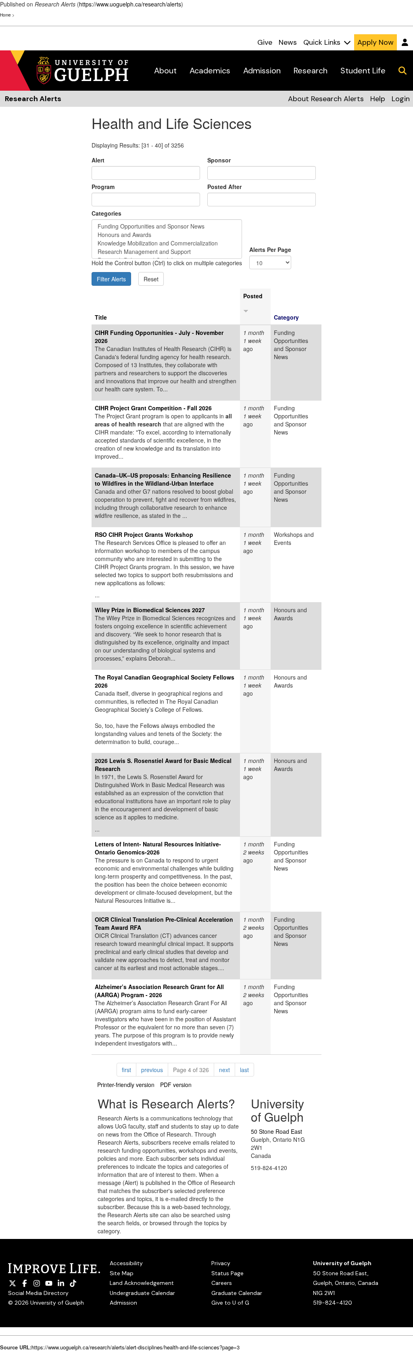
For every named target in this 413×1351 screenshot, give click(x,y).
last (247, 1069)
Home (5, 15)
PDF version (176, 1085)
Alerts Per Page (270, 249)
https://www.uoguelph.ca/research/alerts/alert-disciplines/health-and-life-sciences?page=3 (135, 1347)
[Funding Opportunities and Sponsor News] (167, 226)
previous (154, 1069)
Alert (98, 160)
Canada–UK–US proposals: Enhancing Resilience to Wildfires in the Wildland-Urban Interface (163, 479)
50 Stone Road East (276, 1131)
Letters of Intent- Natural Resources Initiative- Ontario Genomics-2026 (158, 848)
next (227, 1069)
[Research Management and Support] (167, 251)
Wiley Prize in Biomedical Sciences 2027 (150, 610)
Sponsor (219, 160)
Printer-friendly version (125, 1085)
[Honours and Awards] (167, 235)
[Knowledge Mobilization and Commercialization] (167, 243)
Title (101, 317)
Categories (106, 213)
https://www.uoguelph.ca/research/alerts (130, 4)
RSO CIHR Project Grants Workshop (144, 534)
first (129, 1069)
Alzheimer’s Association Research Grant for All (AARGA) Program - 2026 (159, 991)
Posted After (224, 187)
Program (103, 187)
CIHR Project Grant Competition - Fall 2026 (153, 408)
